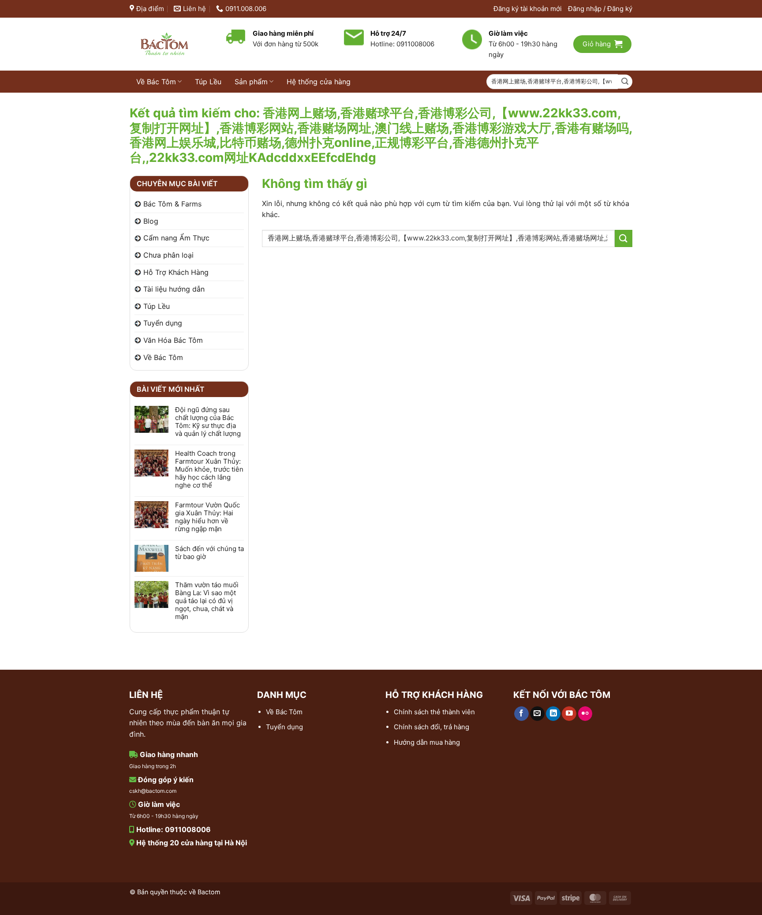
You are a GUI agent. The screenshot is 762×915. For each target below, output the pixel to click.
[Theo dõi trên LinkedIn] (553, 713)
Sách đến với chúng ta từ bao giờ (209, 553)
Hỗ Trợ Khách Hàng (176, 272)
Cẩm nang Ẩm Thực (176, 237)
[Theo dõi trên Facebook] (521, 713)
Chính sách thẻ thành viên (434, 712)
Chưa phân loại (168, 255)
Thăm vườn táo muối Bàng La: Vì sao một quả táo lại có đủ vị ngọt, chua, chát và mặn (207, 601)
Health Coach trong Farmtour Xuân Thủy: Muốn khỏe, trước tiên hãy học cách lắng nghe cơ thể (209, 469)
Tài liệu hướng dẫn (174, 289)
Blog (150, 221)
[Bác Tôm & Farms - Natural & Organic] (171, 44)
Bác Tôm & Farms (172, 203)
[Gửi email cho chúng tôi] (537, 713)
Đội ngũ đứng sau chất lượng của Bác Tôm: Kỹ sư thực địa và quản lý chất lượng (208, 422)
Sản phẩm (251, 81)
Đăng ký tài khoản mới (527, 8)
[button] (600, 9)
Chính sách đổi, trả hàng (431, 727)
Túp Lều (208, 81)
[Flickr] (585, 713)
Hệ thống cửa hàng (319, 81)
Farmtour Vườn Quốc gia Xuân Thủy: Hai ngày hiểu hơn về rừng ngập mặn (207, 517)
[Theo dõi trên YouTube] (569, 713)
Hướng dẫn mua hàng (427, 742)
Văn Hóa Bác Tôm (173, 340)
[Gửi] (625, 82)
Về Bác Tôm (156, 81)
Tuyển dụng (162, 323)
